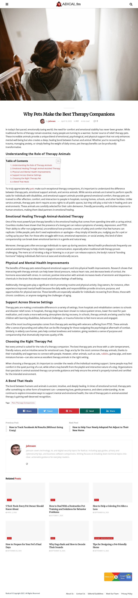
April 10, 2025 (66, 121)
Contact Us (80, 593)
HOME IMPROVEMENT (104, 538)
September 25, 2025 (14, 551)
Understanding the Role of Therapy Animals (32, 165)
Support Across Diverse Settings (26, 175)
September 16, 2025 (57, 551)
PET (77, 121)
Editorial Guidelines (95, 593)
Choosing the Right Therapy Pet (26, 178)
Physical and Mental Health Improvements (31, 172)
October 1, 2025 (56, 516)
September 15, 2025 (101, 551)
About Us (69, 593)
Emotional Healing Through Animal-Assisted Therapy (36, 168)
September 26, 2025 (101, 512)
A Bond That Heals (20, 181)
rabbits (104, 353)
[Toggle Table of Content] (57, 161)
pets (32, 188)
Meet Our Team (112, 593)
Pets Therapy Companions (23, 403)
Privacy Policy (126, 593)
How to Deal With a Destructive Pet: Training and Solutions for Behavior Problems (67, 509)
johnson (52, 121)
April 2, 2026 (12, 512)
